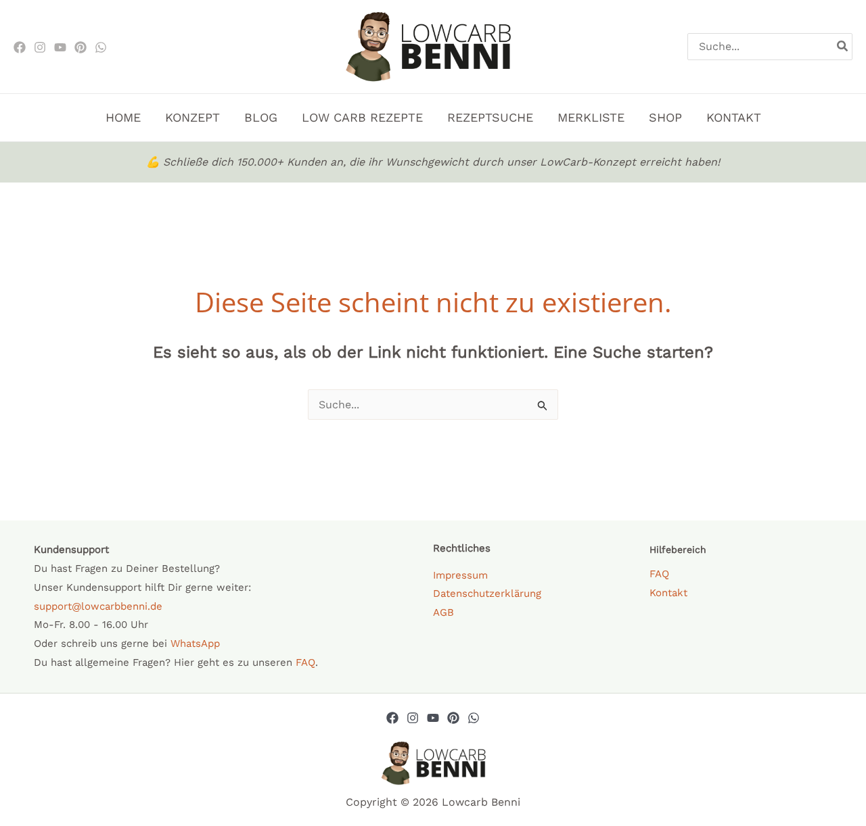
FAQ (305, 662)
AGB (443, 612)
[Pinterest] (80, 47)
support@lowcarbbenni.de (98, 606)
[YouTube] (433, 718)
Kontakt (668, 593)
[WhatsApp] (101, 47)
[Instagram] (40, 47)
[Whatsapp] (474, 718)
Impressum (460, 575)
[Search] (843, 46)
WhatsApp (195, 643)
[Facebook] (20, 47)
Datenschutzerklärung (487, 593)
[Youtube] (60, 47)
